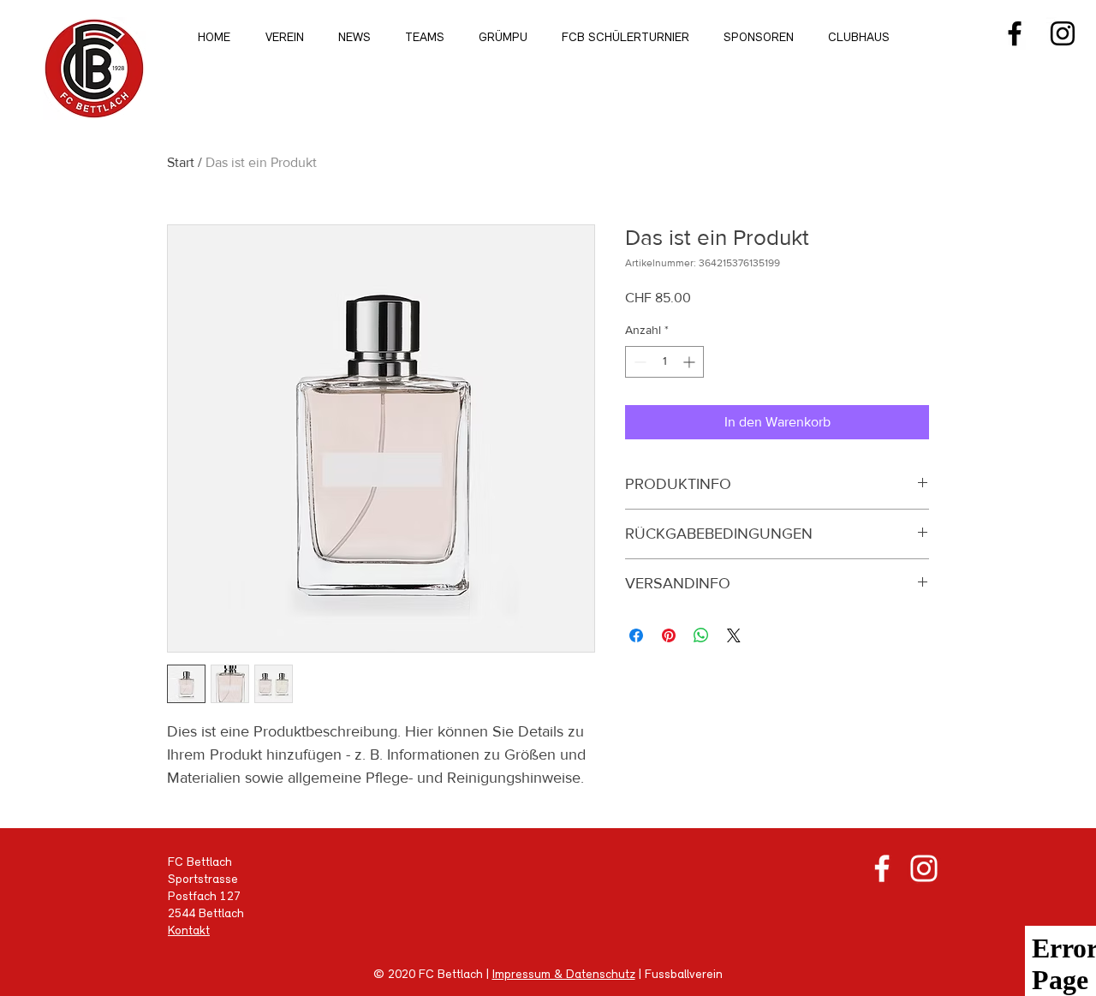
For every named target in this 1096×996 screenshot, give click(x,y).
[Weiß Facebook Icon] (882, 868)
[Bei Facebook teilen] (636, 635)
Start (180, 162)
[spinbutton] (664, 362)
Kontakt (189, 931)
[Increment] (690, 362)
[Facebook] (1014, 33)
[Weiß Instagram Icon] (924, 868)
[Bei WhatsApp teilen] (701, 635)
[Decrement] (638, 362)
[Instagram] (1062, 33)
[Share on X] (734, 635)
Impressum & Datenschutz (563, 975)
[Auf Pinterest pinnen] (668, 635)
